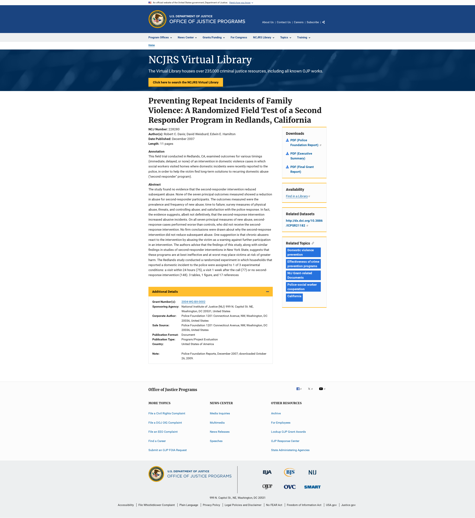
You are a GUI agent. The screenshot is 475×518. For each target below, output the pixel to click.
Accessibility (126, 505)
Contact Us (284, 22)
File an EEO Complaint (163, 431)
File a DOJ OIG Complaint (165, 422)
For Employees (280, 422)
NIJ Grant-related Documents (299, 275)
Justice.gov (348, 505)
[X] (312, 391)
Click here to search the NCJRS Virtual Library (186, 82)
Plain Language (188, 505)
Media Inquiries (220, 413)
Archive (276, 413)
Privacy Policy (211, 505)
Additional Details (165, 291)
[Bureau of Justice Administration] (267, 475)
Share (326, 24)
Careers (299, 22)
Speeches (216, 441)
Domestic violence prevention (300, 252)
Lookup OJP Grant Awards (288, 431)
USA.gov (331, 505)
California (294, 296)
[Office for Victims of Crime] (290, 489)
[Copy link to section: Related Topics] (312, 243)
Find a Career (157, 441)
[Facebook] (301, 391)
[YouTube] (323, 391)
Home (151, 45)
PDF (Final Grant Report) (302, 169)
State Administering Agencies (290, 450)
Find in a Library (297, 196)
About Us (268, 22)
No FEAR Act (274, 505)
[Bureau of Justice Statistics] (290, 477)
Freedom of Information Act (304, 505)
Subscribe (313, 22)
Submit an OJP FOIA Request (167, 450)
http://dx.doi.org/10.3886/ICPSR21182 (304, 223)
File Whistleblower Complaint (156, 505)
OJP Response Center (285, 441)
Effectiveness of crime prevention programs (303, 264)
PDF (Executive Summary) (301, 156)
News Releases (220, 431)
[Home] (207, 19)
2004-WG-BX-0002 (193, 301)
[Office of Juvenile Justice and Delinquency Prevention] (267, 490)
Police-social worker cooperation (302, 287)
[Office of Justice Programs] (157, 19)
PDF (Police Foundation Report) (304, 142)
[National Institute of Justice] (312, 475)
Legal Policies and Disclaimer (243, 505)
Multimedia (217, 422)
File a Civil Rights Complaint (166, 413)
